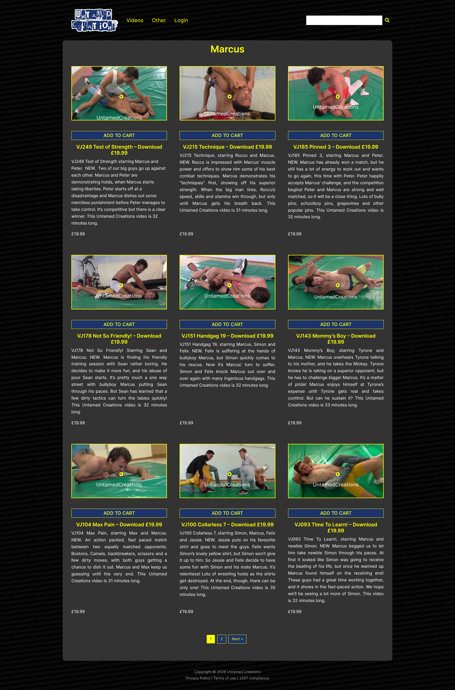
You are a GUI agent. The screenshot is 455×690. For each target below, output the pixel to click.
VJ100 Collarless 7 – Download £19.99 (227, 525)
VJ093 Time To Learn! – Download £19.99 (335, 528)
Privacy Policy (198, 678)
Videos (135, 20)
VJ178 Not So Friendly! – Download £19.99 (119, 339)
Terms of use (225, 678)
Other (159, 20)
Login (181, 20)
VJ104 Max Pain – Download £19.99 (119, 525)
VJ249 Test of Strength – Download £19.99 (119, 150)
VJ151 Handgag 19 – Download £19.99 (227, 336)
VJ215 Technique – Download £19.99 (227, 147)
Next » (237, 639)
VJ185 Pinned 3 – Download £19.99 (335, 147)
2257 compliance (254, 678)
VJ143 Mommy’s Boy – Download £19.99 (335, 339)
